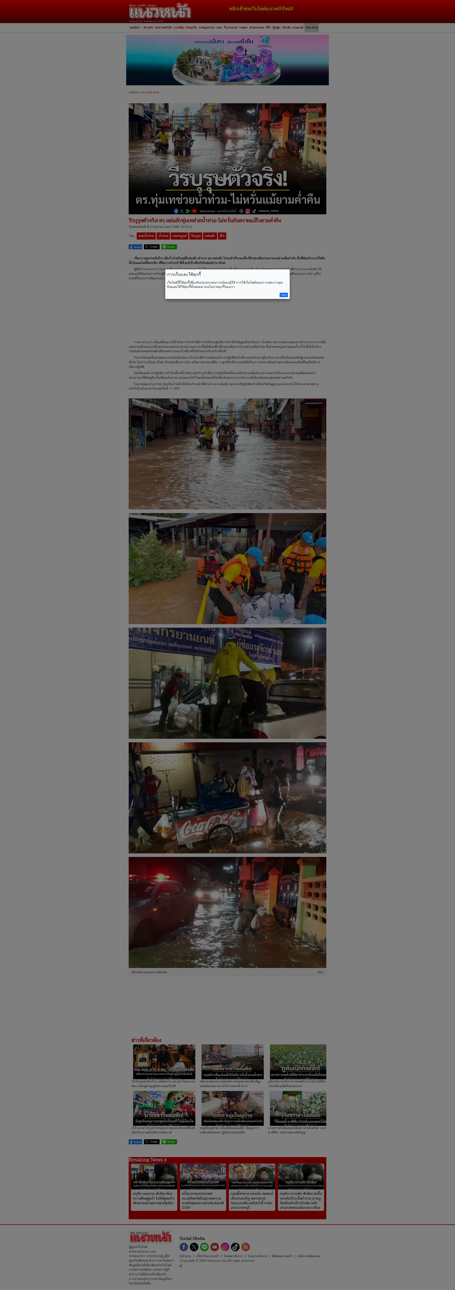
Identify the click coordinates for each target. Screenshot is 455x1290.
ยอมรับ (284, 295)
